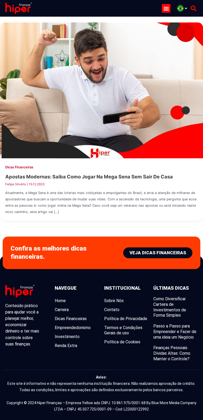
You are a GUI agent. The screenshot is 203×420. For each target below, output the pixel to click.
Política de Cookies (122, 341)
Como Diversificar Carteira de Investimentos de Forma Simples (169, 307)
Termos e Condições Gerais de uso (123, 330)
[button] (166, 8)
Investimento (67, 336)
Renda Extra (66, 345)
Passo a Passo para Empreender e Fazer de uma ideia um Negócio (174, 332)
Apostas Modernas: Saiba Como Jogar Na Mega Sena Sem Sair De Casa (89, 176)
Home (60, 300)
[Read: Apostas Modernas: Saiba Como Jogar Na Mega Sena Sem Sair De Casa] (101, 90)
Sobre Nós (114, 300)
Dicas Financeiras (19, 167)
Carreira (62, 309)
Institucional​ (122, 288)
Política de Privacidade (125, 318)
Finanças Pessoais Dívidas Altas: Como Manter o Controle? (171, 353)
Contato (111, 309)
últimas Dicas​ (171, 288)
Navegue (66, 288)
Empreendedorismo (73, 327)
